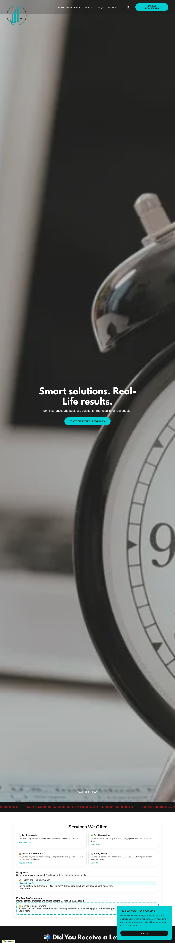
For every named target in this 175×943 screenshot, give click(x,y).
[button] (112, 7)
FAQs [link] (101, 7)
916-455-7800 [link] (87, 791)
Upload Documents (152, 7)
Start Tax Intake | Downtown (87, 421)
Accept (144, 933)
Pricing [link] (89, 7)
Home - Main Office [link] (69, 7)
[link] (17, 6)
